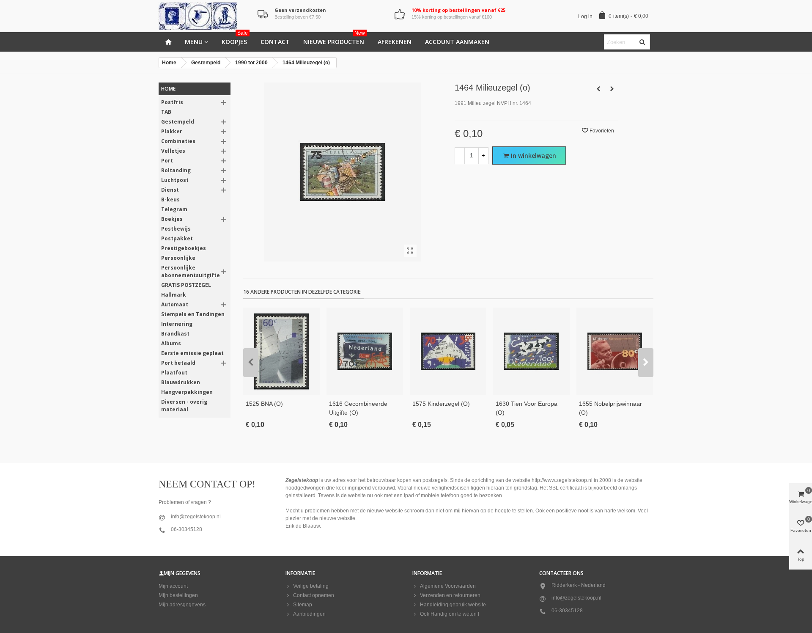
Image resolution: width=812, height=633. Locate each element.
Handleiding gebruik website (453, 605)
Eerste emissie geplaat (192, 353)
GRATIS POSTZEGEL (186, 285)
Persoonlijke (178, 257)
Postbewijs (176, 228)
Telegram (174, 209)
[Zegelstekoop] (205, 16)
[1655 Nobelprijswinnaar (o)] (614, 351)
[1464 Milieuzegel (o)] (410, 251)
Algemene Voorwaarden (448, 586)
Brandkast (175, 333)
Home (168, 88)
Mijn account (173, 586)
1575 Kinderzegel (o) (441, 403)
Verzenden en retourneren (450, 595)
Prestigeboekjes (183, 248)
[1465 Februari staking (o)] (612, 89)
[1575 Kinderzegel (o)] (448, 351)
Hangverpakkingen (187, 392)
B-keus (170, 199)
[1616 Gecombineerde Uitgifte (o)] (364, 351)
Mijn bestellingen (178, 595)
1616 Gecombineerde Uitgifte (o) (358, 408)
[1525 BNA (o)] (281, 351)
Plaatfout (174, 372)
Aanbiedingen (309, 614)
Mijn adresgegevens (182, 605)
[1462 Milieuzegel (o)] (598, 89)
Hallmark (173, 294)
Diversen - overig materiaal (184, 405)
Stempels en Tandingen (193, 314)
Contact (275, 42)
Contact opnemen (313, 595)
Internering (176, 324)
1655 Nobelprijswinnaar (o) (610, 408)
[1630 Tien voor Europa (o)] (531, 351)
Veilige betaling (311, 586)
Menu (194, 42)
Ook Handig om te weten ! (449, 614)
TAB (166, 112)
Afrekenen (394, 42)
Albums (171, 343)
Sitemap (302, 605)
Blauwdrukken (180, 382)
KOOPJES (235, 39)
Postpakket (177, 238)
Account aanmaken (457, 42)
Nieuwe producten (334, 39)
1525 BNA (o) (264, 403)
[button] (250, 362)
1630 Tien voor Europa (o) (526, 408)
